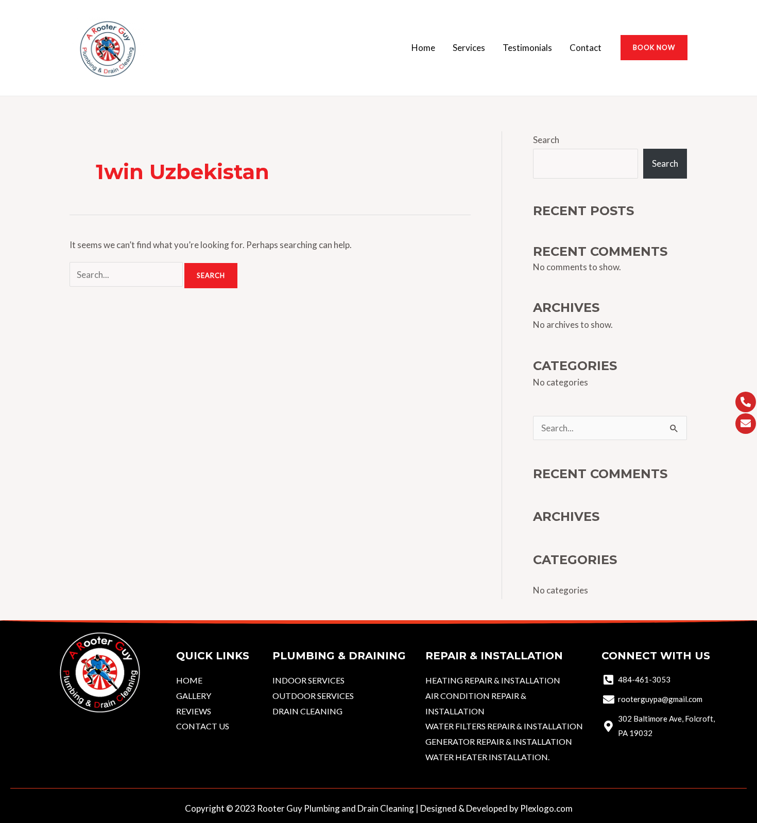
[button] (654, 47)
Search (546, 139)
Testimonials (527, 47)
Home (423, 47)
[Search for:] (127, 274)
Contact (585, 47)
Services (469, 47)
